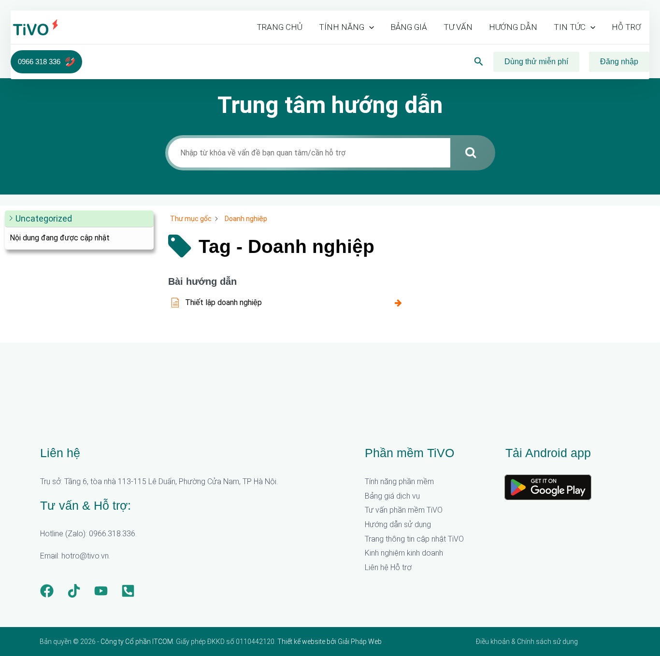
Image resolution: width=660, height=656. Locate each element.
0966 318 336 (39, 61)
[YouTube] (101, 591)
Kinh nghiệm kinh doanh (404, 553)
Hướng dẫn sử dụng (398, 524)
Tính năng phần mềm (399, 481)
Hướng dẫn (513, 27)
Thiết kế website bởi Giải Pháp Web (329, 641)
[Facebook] (47, 591)
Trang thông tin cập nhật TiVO (414, 539)
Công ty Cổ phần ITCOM (136, 641)
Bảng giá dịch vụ (392, 496)
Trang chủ (279, 27)
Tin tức (570, 27)
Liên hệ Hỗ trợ (388, 567)
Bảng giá (408, 27)
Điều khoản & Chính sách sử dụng (527, 641)
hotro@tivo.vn (85, 555)
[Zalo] (128, 591)
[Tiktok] (74, 591)
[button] (369, 27)
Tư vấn (458, 27)
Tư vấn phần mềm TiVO (404, 510)
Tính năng (341, 27)
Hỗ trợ (626, 27)
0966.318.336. (113, 533)
